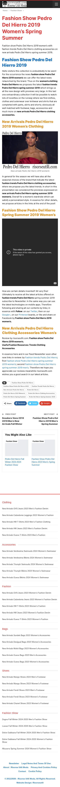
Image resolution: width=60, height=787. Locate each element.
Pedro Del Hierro (33, 390)
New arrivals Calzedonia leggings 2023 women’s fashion (28, 515)
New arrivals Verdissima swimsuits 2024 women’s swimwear (29, 551)
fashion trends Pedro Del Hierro (43, 386)
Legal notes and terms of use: (36, 763)
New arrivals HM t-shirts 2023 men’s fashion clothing (26, 522)
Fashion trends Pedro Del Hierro (41, 357)
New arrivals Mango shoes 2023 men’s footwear (24, 677)
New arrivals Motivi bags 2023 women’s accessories (25, 648)
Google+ (6, 314)
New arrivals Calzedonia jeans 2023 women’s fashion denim (29, 599)
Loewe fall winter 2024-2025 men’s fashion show (24, 726)
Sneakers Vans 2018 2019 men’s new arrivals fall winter (13, 421)
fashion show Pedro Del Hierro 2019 (16, 386)
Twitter (33, 311)
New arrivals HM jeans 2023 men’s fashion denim (24, 528)
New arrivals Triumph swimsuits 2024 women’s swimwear (28, 564)
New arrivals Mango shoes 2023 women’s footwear (25, 683)
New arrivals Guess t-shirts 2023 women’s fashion (25, 619)
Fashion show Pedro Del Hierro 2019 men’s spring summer (45, 421)
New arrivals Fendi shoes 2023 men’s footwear (23, 690)
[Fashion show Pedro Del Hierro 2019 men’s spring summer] (43, 448)
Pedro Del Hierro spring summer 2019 (42, 397)
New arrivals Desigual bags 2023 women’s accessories (26, 642)
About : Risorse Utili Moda (15, 767)
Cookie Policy (35, 771)
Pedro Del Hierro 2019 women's (14, 393)
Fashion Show (11, 441)
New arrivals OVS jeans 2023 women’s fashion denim (26, 593)
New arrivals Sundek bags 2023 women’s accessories (26, 635)
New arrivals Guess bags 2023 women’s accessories (25, 662)
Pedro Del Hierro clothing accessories (41, 393)
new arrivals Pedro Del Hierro (13, 390)
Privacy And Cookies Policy (44, 767)
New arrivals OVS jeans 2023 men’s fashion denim (25, 508)
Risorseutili (38, 783)
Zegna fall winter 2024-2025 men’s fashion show (24, 719)
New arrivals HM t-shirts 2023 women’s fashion (23, 606)
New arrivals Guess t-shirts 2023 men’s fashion (23, 535)
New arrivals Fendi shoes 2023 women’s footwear (24, 697)
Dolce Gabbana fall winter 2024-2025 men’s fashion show (28, 732)
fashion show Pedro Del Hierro (22, 383)
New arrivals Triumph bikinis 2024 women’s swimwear (26, 571)
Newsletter (14, 763)
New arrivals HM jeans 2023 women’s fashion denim (26, 612)
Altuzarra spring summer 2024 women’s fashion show (26, 748)
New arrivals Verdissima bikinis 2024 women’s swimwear (27, 557)
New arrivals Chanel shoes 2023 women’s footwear (25, 703)
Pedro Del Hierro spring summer (14, 397)
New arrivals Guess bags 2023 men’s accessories (24, 655)
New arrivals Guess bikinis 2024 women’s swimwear (25, 577)
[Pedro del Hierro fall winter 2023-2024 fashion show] (16, 448)
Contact (22, 771)
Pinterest (23, 314)
